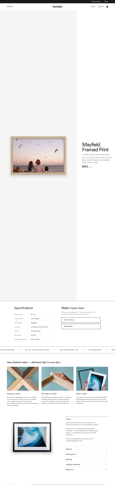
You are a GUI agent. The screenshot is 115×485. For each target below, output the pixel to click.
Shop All (10, 6)
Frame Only (68, 326)
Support (101, 6)
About (93, 6)
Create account (96, 1)
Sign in (106, 1)
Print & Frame (68, 320)
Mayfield (34, 323)
